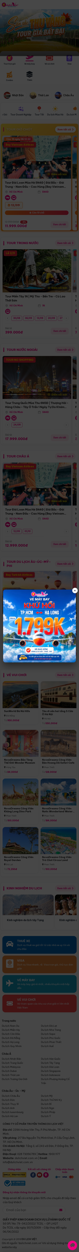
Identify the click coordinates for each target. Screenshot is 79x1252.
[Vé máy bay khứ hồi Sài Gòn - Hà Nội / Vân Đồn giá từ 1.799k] (39, 626)
